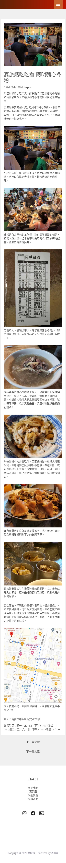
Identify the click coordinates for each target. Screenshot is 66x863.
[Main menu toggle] (58, 4)
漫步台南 (11, 87)
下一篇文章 (33, 751)
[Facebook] (33, 813)
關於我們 (33, 787)
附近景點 (33, 795)
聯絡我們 (33, 799)
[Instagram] (24, 813)
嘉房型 (33, 791)
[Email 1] (41, 813)
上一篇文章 (33, 742)
